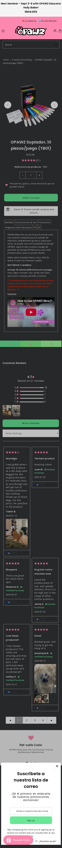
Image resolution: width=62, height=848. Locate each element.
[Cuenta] (55, 30)
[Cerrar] (57, 766)
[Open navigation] (7, 30)
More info (31, 11)
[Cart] (60, 30)
